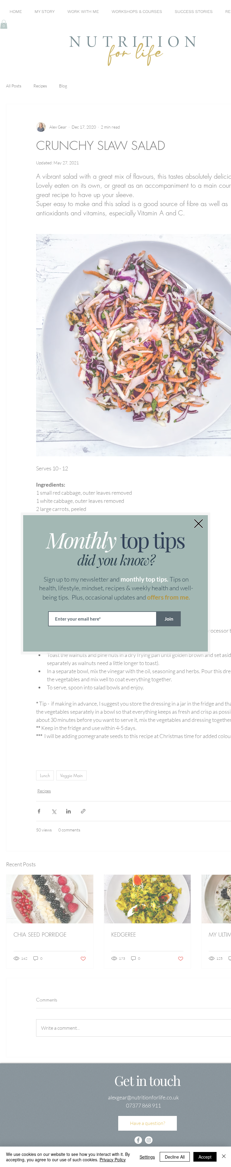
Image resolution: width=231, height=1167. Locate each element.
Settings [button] (147, 1157)
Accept (205, 1157)
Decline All (175, 1157)
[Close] (223, 1156)
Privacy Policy (113, 1159)
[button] (198, 523)
